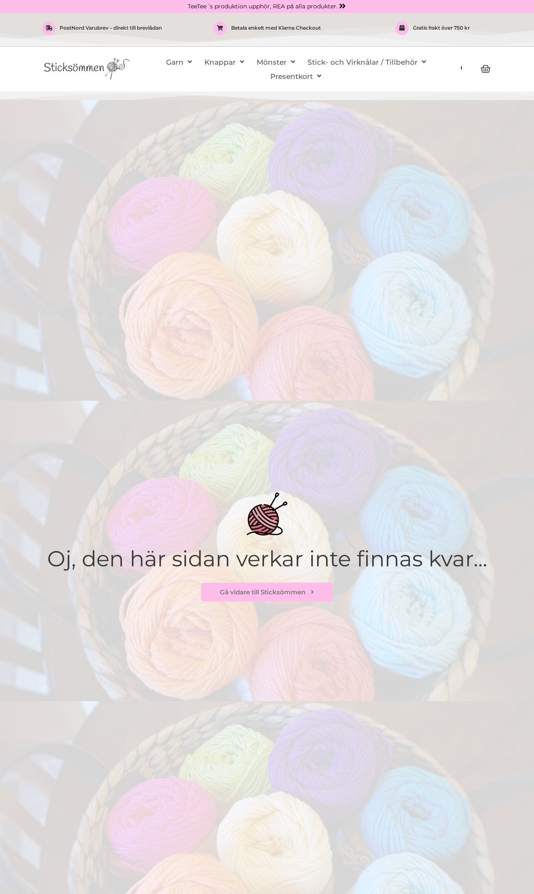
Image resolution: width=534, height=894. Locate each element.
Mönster (272, 62)
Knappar (220, 62)
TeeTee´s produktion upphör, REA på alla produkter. (263, 6)
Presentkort (291, 76)
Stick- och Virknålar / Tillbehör (362, 62)
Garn (175, 62)
